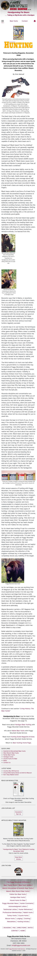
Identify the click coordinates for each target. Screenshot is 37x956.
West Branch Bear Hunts (11, 753)
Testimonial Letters (10, 909)
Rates (5, 760)
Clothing (27, 918)
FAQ (14, 928)
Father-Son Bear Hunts (18, 894)
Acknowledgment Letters (18, 906)
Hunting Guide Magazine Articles (22, 737)
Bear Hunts (14, 21)
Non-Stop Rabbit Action (11, 774)
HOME (22, 931)
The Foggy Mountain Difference (18, 882)
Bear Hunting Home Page (22, 743)
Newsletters (11, 921)
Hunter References (25, 909)
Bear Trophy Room (10, 885)
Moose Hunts (10, 918)
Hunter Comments (26, 903)
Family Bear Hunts (9, 755)
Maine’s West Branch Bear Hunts (17, 891)
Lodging (19, 918)
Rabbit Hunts (28, 912)
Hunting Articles (23, 921)
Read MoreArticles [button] (18, 858)
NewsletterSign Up (18, 813)
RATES (30, 928)
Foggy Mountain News (10, 903)
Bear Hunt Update (25, 885)
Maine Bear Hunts (18, 731)
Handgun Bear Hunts (17, 897)
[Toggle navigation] (4, 22)
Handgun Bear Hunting (23, 725)
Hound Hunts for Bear (10, 758)
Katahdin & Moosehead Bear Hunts (14, 751)
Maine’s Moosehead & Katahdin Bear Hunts (17, 888)
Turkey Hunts (12, 915)
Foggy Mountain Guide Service (17, 949)
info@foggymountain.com (21, 945)
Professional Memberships (12, 912)
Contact (25, 21)
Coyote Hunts (23, 915)
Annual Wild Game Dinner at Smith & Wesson (17, 773)
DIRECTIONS (21, 928)
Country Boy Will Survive (11, 771)
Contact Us (7, 762)
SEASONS (7, 928)
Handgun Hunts (8, 757)
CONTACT (15, 931)
